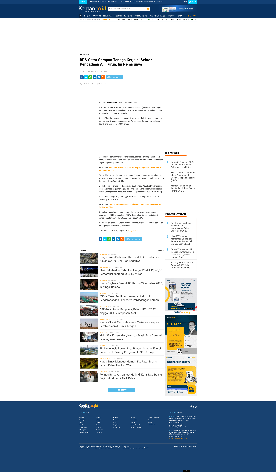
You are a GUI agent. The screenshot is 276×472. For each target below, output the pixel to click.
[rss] (103, 77)
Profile (87, 446)
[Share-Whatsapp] (90, 77)
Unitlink (132, 422)
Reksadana (133, 420)
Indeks (161, 250)
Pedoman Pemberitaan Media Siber (110, 446)
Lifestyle (171, 16)
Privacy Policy (126, 446)
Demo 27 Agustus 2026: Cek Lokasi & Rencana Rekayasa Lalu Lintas (182, 164)
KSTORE (90, 1)
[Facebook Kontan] (191, 406)
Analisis (115, 417)
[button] (148, 9)
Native (150, 422)
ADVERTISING (158, 1)
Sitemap (81, 446)
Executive (116, 420)
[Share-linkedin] (94, 77)
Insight (115, 425)
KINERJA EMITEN (126, 1)
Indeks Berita (122, 390)
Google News (133, 230)
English (98, 417)
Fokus (98, 422)
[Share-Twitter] (86, 77)
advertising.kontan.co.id (178, 439)
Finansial (103, 254)
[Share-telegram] (99, 77)
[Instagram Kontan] (196, 406)
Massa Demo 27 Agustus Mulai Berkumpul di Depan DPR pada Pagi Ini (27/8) (183, 176)
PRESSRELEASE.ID (113, 1)
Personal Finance (157, 16)
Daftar (193, 1)
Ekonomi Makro (135, 427)
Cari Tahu (99, 432)
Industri (118, 16)
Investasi (97, 16)
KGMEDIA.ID (149, 1)
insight (87, 16)
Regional (103, 372)
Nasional (128, 16)
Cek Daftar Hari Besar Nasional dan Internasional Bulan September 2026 (181, 227)
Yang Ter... (99, 427)
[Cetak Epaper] (177, 11)
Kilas (149, 420)
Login (185, 1)
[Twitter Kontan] (193, 406)
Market (132, 417)
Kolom (115, 422)
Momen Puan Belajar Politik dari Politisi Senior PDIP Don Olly (183, 188)
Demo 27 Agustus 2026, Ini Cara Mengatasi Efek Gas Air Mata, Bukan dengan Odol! (182, 253)
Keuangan (107, 16)
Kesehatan (99, 430)
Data (180, 16)
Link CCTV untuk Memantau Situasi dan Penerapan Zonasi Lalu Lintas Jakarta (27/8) (182, 240)
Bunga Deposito (135, 425)
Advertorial (151, 425)
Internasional (141, 16)
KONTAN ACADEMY (100, 1)
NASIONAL (84, 54)
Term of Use (94, 446)
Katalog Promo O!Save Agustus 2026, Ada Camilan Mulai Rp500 (182, 265)
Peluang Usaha (83, 430)
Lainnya (193, 16)
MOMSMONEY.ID (138, 1)
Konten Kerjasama (153, 417)
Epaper (82, 1)
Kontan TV (116, 427)
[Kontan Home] (80, 16)
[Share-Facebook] (82, 77)
